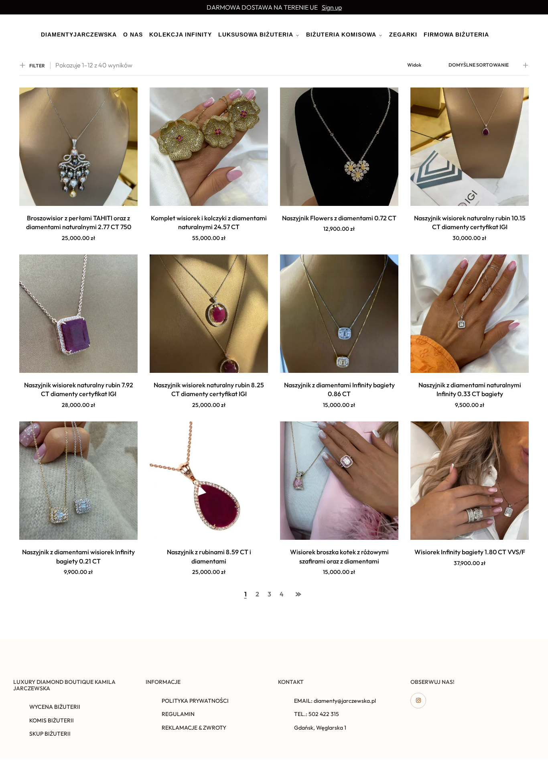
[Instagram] (418, 700)
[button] (79, 247)
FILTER (37, 66)
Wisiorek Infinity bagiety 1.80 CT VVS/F (469, 552)
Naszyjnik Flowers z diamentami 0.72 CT (339, 218)
